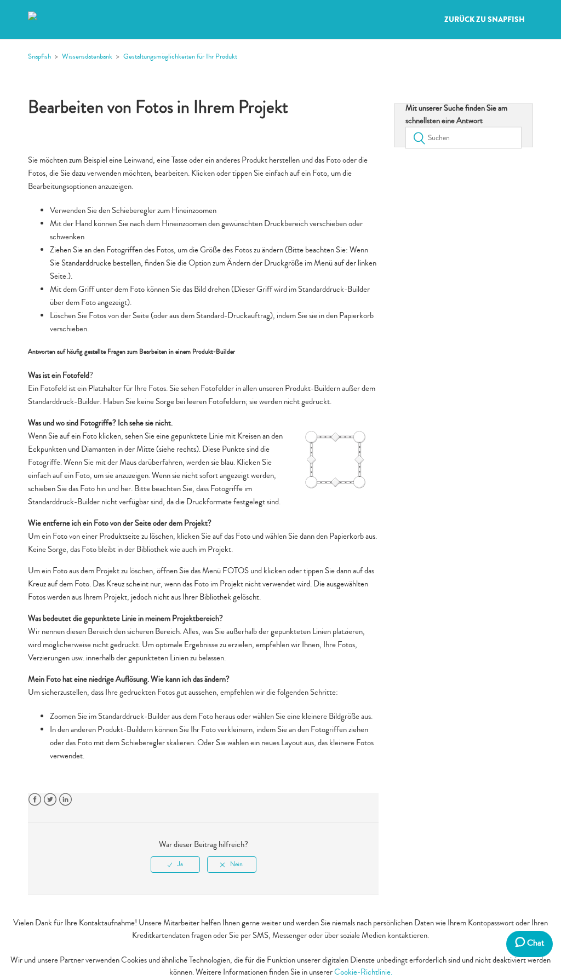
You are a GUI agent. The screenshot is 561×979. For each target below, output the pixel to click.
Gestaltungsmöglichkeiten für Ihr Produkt (180, 56)
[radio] (175, 864)
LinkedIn (65, 800)
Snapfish (39, 56)
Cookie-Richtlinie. (363, 972)
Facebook (35, 800)
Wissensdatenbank (87, 56)
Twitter (50, 800)
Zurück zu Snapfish (484, 19)
